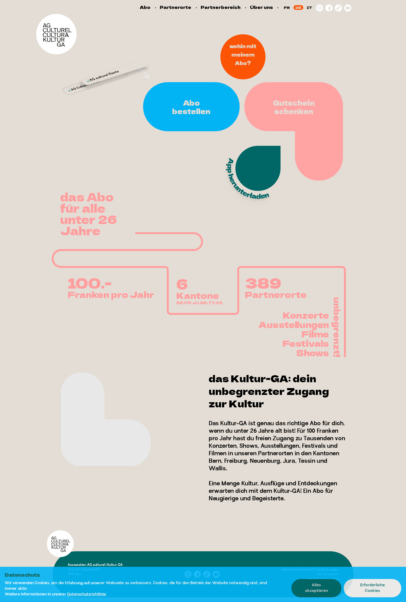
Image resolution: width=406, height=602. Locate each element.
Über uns (261, 7)
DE (298, 7)
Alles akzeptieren (316, 588)
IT (309, 7)
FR (287, 7)
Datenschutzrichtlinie (86, 594)
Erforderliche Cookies (372, 588)
